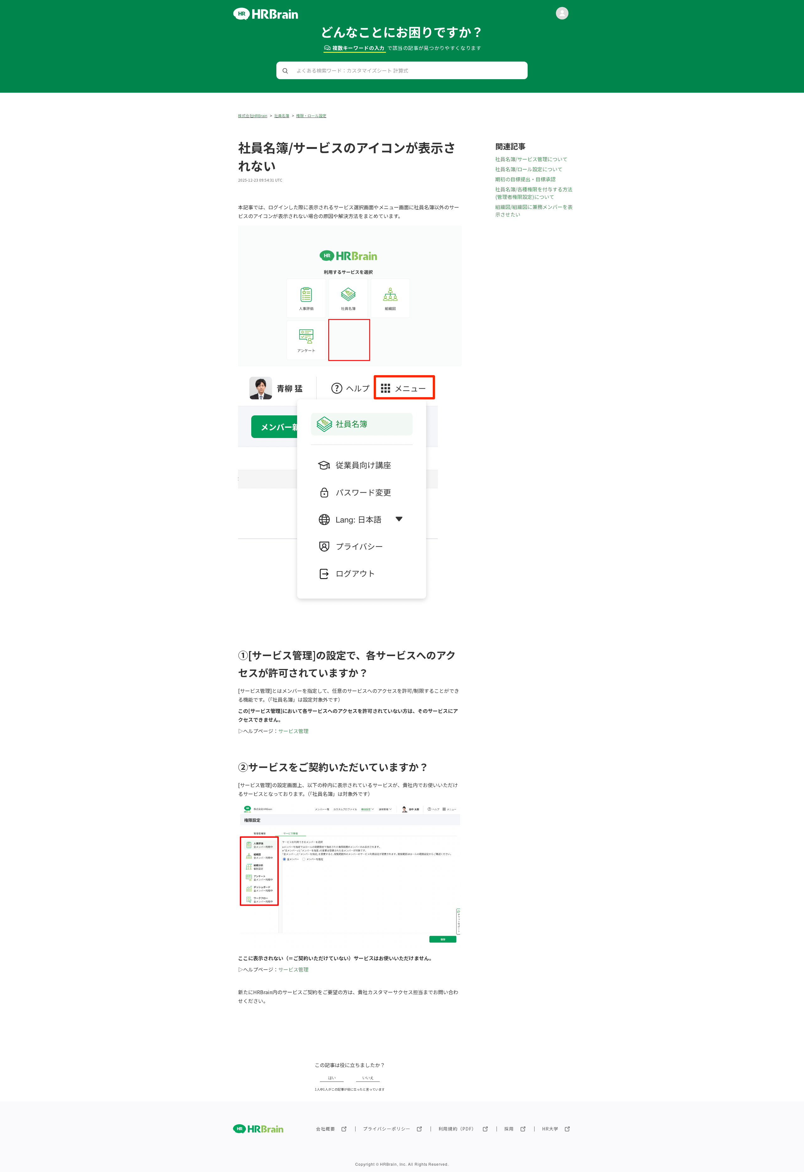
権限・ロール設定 (311, 115)
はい (332, 1078)
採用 (509, 1128)
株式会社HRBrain (252, 115)
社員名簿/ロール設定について (528, 169)
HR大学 (550, 1128)
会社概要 (325, 1128)
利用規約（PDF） (457, 1128)
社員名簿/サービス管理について (531, 159)
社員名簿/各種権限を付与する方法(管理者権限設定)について (534, 192)
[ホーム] (265, 18)
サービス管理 (293, 731)
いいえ (368, 1078)
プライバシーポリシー (386, 1128)
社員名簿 (281, 115)
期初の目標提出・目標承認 (525, 179)
